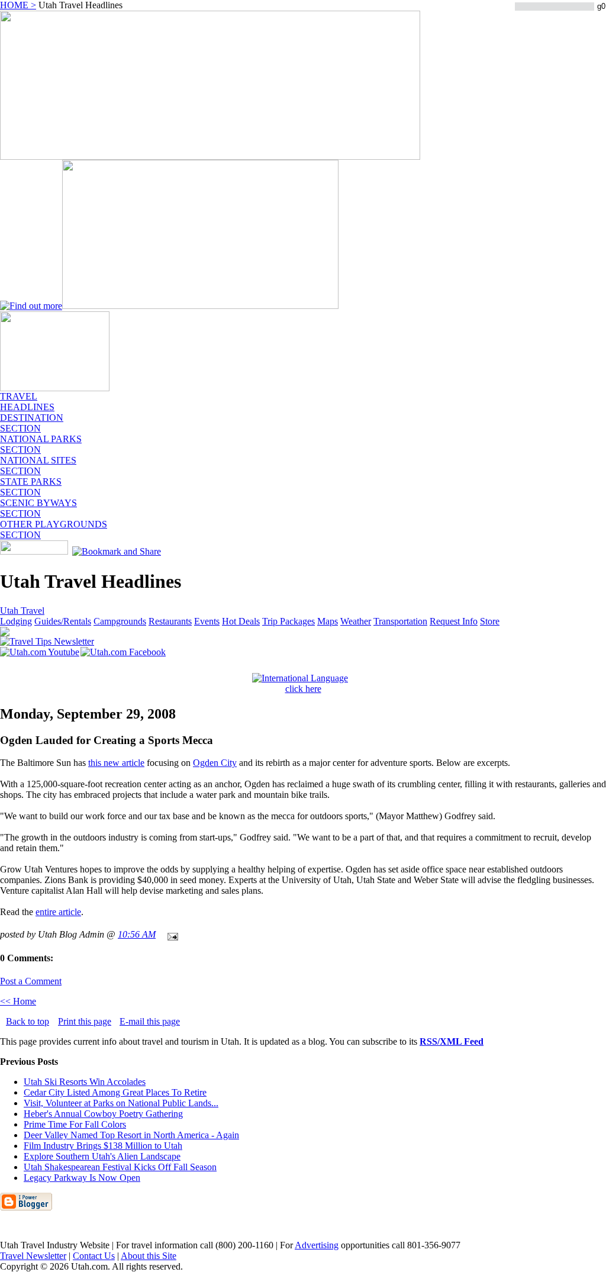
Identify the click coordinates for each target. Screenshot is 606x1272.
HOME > (18, 5)
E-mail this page (150, 1021)
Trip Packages (288, 621)
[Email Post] (170, 934)
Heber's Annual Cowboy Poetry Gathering (103, 1114)
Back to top (27, 1021)
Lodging (16, 621)
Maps (327, 621)
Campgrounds (120, 621)
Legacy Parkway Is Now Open (82, 1178)
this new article (116, 763)
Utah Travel (22, 611)
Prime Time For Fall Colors (75, 1124)
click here (303, 689)
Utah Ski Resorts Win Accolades (85, 1082)
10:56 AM (137, 934)
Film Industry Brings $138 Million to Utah (103, 1146)
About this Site (148, 1256)
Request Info (454, 621)
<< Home (18, 1001)
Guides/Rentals (62, 621)
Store (489, 621)
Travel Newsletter (33, 1256)
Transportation (400, 621)
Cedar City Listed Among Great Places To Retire (115, 1092)
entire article (58, 912)
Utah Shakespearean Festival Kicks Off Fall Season (120, 1167)
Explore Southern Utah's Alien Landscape (102, 1156)
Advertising (317, 1245)
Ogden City (215, 763)
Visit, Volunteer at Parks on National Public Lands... (121, 1103)
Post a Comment (31, 981)
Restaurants (170, 621)
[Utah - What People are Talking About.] (54, 388)
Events (207, 621)
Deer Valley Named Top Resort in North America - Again (131, 1135)
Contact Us (94, 1256)
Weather (355, 621)
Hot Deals (241, 621)
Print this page (84, 1021)
